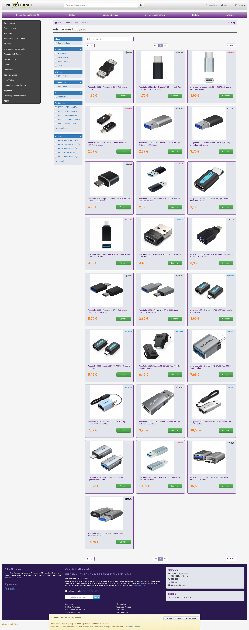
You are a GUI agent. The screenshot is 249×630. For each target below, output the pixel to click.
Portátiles (8, 33)
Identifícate (212, 5)
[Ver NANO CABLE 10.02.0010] (109, 234)
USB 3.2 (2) (62, 76)
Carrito (240, 5)
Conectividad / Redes (12, 54)
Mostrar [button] (230, 45)
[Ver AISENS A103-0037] (109, 67)
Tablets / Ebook (10, 75)
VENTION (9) (63, 58)
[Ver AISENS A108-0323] (211, 234)
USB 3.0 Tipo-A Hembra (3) (69, 119)
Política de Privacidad (139, 585)
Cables (7, 65)
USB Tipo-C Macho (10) (67, 107)
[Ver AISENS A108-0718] (160, 290)
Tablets (195, 15)
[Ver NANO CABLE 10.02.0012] (160, 179)
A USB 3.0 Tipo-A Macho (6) (69, 144)
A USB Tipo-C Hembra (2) (68, 157)
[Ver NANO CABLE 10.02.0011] (211, 67)
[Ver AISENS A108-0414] (160, 67)
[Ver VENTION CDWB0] (160, 234)
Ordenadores (9, 23)
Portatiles (70, 15)
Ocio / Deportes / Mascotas (15, 96)
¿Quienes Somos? (72, 612)
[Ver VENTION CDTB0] (211, 290)
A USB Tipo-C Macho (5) (67, 148)
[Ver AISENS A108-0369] (109, 179)
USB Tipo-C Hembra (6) (67, 111)
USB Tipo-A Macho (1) (67, 123)
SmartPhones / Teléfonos (14, 39)
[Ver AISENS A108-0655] (160, 402)
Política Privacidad (72, 607)
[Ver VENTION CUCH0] (109, 457)
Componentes (10, 28)
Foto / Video (9, 80)
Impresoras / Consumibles (15, 49)
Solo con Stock (64, 43)
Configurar (168, 618)
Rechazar (178, 618)
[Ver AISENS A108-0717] (109, 290)
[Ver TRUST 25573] (109, 513)
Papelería (8, 90)
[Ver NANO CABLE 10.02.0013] (160, 457)
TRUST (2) (62, 66)
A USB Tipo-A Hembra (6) (68, 140)
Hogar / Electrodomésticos (15, 85)
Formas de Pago (122, 610)
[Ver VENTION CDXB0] (211, 179)
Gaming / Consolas (11, 59)
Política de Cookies (132, 627)
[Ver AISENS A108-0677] (160, 123)
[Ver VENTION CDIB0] (160, 346)
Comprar (123, 96)
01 (161, 45)
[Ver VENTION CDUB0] (109, 346)
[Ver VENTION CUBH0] (109, 402)
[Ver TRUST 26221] (211, 457)
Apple (6, 101)
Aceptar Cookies (192, 618)
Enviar (96, 597)
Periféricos (8, 70)
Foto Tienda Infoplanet (125, 612)
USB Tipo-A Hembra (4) (67, 115)
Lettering (229, 15)
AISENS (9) (62, 53)
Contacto (227, 5)
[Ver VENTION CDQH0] (211, 346)
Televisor (7, 44)
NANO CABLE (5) (64, 62)
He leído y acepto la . (83, 591)
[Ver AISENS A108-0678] (211, 123)
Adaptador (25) (64, 97)
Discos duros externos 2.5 (27, 15)
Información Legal (123, 604)
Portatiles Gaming (110, 15)
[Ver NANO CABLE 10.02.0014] (109, 123)
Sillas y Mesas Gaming (155, 15)
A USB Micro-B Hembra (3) (68, 153)
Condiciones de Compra (75, 610)
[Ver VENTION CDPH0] (211, 402)
